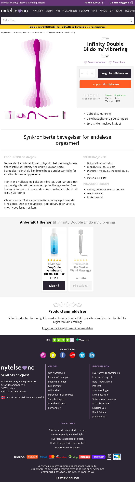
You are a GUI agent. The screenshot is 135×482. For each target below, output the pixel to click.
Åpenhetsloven (56, 403)
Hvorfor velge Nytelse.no (106, 372)
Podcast (96, 385)
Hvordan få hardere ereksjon (67, 438)
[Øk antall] (92, 73)
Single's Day (99, 407)
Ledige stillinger (57, 381)
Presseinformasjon (58, 377)
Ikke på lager (81, 285)
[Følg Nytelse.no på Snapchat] (53, 357)
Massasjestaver (81, 264)
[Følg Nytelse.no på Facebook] (63, 357)
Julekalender (99, 416)
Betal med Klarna (102, 381)
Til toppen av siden (67, 477)
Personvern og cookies (60, 394)
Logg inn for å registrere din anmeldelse (67, 328)
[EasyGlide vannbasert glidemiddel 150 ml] (54, 229)
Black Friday (99, 412)
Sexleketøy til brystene (67, 447)
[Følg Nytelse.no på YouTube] (72, 357)
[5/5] (54, 260)
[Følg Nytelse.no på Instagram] (43, 357)
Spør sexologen (100, 390)
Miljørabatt (54, 390)
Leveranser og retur (103, 377)
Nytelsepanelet (100, 394)
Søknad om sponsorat (104, 399)
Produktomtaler (101, 403)
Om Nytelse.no (56, 372)
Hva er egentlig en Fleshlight (67, 434)
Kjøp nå (54, 285)
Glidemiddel (54, 264)
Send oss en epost (15, 375)
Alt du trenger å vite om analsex (68, 443)
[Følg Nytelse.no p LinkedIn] (92, 357)
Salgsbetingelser (57, 399)
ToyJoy (105, 38)
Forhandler (54, 407)
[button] (3, 73)
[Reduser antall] (82, 73)
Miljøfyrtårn (55, 385)
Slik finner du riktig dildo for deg (67, 430)
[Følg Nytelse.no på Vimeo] (82, 357)
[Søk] (130, 20)
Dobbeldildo (94, 163)
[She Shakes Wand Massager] (80, 229)
